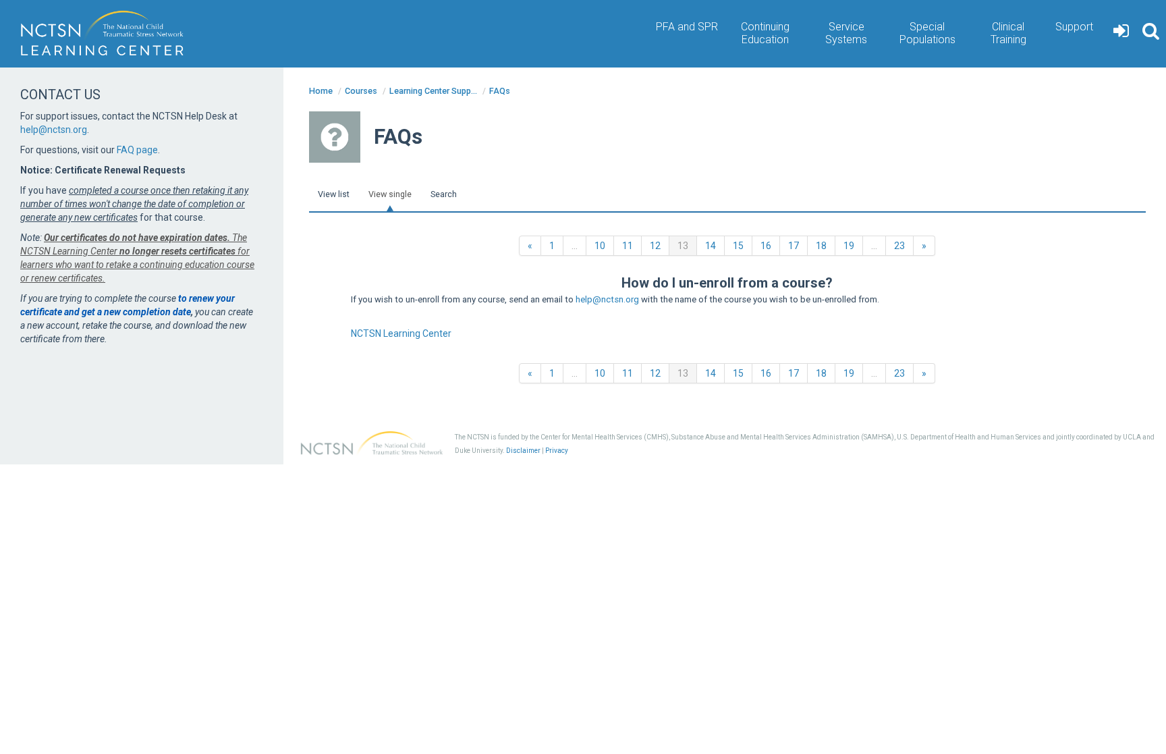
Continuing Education (765, 33)
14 (710, 245)
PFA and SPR (687, 26)
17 (793, 245)
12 (655, 245)
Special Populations (927, 33)
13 (687, 245)
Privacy (556, 450)
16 (765, 245)
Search (444, 194)
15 (738, 245)
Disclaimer (523, 450)
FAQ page (137, 149)
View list (334, 194)
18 (821, 245)
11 (627, 245)
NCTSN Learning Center (401, 333)
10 (599, 245)
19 (848, 245)
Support (1074, 26)
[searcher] (1151, 34)
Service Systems (846, 33)
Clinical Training (1008, 33)
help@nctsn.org (607, 299)
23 (899, 245)
